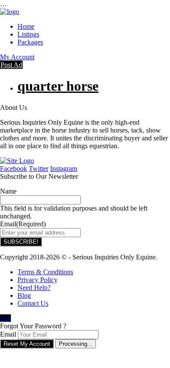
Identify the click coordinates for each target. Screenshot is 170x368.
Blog (24, 295)
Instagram (63, 168)
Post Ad (11, 64)
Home (25, 26)
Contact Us (32, 303)
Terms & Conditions (45, 272)
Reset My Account (26, 344)
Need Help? (34, 287)
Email (8, 334)
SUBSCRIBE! (20, 242)
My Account (17, 57)
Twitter (38, 168)
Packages (30, 42)
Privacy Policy (37, 279)
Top (5, 318)
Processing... (75, 344)
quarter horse (58, 86)
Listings (28, 34)
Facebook (13, 168)
